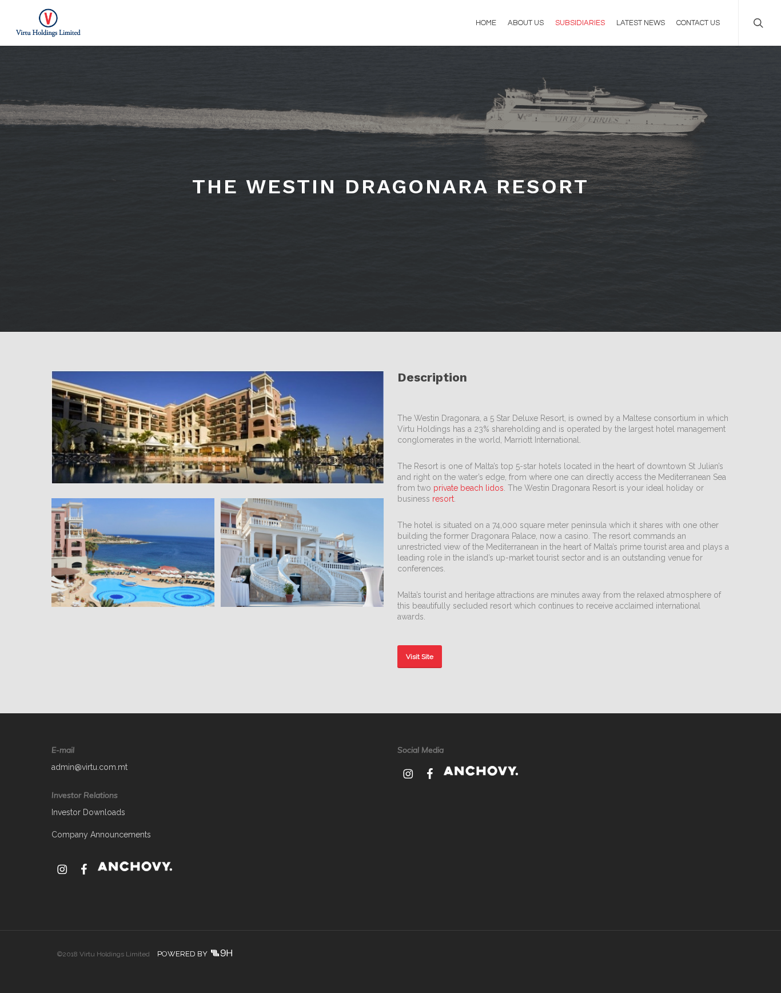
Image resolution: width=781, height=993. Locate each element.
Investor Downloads (88, 812)
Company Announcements (101, 834)
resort (443, 498)
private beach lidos (468, 487)
